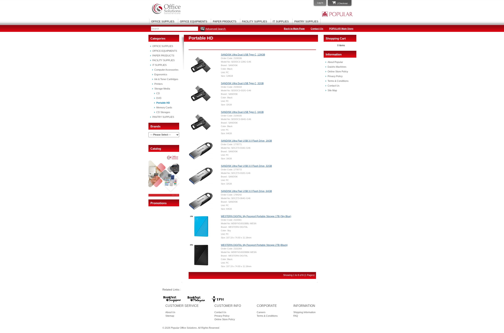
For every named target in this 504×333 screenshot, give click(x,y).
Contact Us (317, 28)
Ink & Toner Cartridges (166, 79)
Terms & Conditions (338, 81)
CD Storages (163, 112)
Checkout (342, 3)
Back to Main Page (294, 28)
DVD (158, 98)
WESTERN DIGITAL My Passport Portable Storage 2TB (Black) (254, 245)
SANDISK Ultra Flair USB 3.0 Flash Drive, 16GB (246, 140)
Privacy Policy (335, 76)
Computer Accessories (166, 69)
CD (158, 93)
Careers (261, 312)
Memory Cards (164, 107)
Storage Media (162, 88)
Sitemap (169, 316)
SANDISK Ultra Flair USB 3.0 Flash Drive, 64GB (246, 191)
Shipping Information (304, 312)
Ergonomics (160, 74)
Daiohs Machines (337, 66)
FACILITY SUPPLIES (254, 21)
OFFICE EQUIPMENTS (193, 21)
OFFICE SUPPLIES (162, 21)
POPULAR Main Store (341, 28)
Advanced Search (216, 28)
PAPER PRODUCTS (224, 21)
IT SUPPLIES (281, 21)
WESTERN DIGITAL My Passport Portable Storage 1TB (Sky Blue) (256, 216)
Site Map (332, 90)
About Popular (335, 62)
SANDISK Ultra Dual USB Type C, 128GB (243, 54)
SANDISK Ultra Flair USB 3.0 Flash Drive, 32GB (246, 166)
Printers (158, 84)
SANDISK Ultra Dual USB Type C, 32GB (242, 83)
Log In (320, 3)
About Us (170, 312)
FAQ (295, 316)
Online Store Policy (338, 71)
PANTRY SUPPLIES (306, 21)
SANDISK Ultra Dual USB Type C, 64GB (242, 112)
